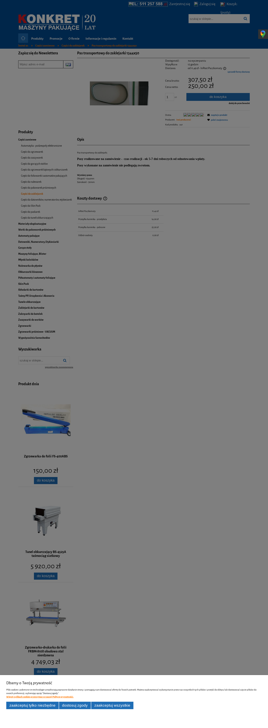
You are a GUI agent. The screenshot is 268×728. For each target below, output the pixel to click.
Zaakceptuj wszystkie (112, 705)
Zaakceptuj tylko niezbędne (32, 705)
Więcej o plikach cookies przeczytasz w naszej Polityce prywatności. (40, 696)
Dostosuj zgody (75, 705)
